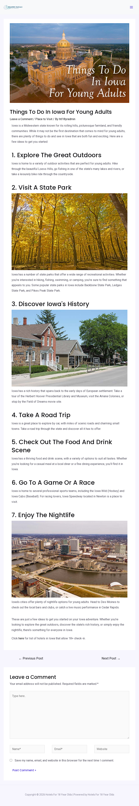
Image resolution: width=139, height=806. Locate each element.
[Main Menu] (131, 7)
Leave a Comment (21, 119)
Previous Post (31, 658)
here (21, 638)
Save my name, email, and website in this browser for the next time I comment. (64, 760)
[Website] (111, 749)
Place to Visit (43, 119)
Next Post (111, 658)
